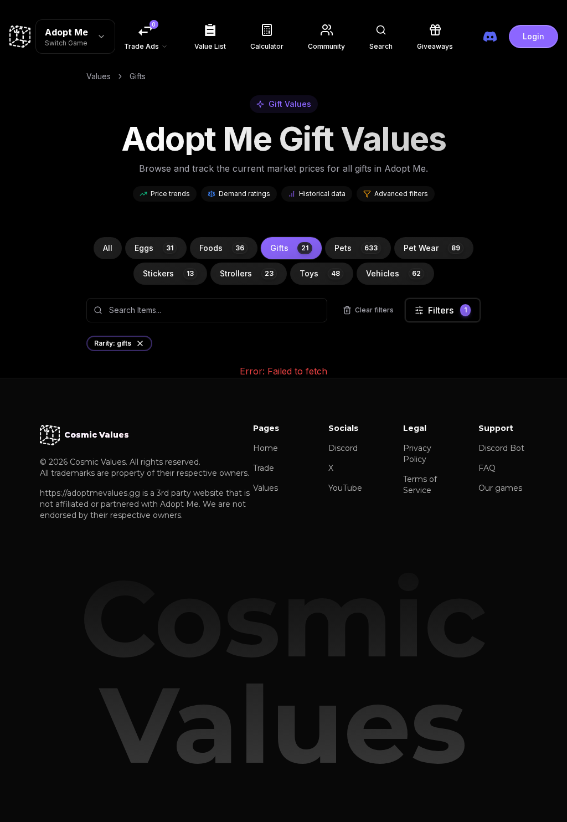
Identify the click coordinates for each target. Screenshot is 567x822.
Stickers (168, 273)
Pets (356, 248)
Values (98, 76)
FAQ (487, 468)
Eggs (154, 248)
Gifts (289, 248)
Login (533, 36)
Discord (343, 448)
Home (265, 448)
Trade (263, 468)
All (107, 248)
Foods (221, 248)
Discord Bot (501, 448)
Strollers (247, 273)
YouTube (345, 488)
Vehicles (393, 273)
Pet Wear (432, 248)
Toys (320, 273)
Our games (500, 488)
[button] (381, 36)
